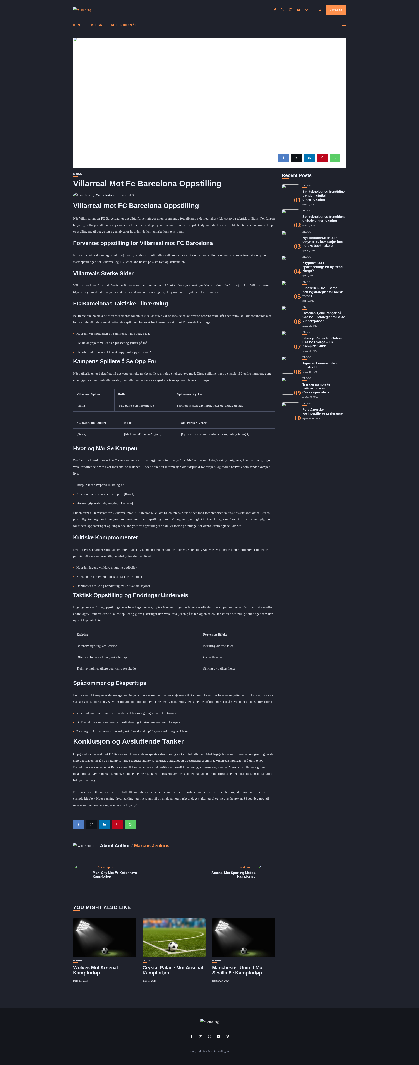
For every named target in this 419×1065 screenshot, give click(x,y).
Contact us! (336, 9)
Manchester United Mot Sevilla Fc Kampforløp (238, 970)
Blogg (96, 25)
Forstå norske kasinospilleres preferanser (323, 411)
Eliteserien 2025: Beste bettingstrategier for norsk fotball (322, 292)
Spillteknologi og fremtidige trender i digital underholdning (323, 195)
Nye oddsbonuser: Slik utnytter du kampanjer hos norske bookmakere (322, 241)
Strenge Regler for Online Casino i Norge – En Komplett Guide (322, 342)
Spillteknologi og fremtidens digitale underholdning (323, 218)
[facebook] (283, 158)
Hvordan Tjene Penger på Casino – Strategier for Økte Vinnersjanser (323, 317)
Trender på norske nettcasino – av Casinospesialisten (316, 388)
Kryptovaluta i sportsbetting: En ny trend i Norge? (323, 267)
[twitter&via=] (296, 158)
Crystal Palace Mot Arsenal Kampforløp (173, 970)
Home (77, 25)
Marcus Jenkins (105, 195)
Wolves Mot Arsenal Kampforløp (95, 970)
